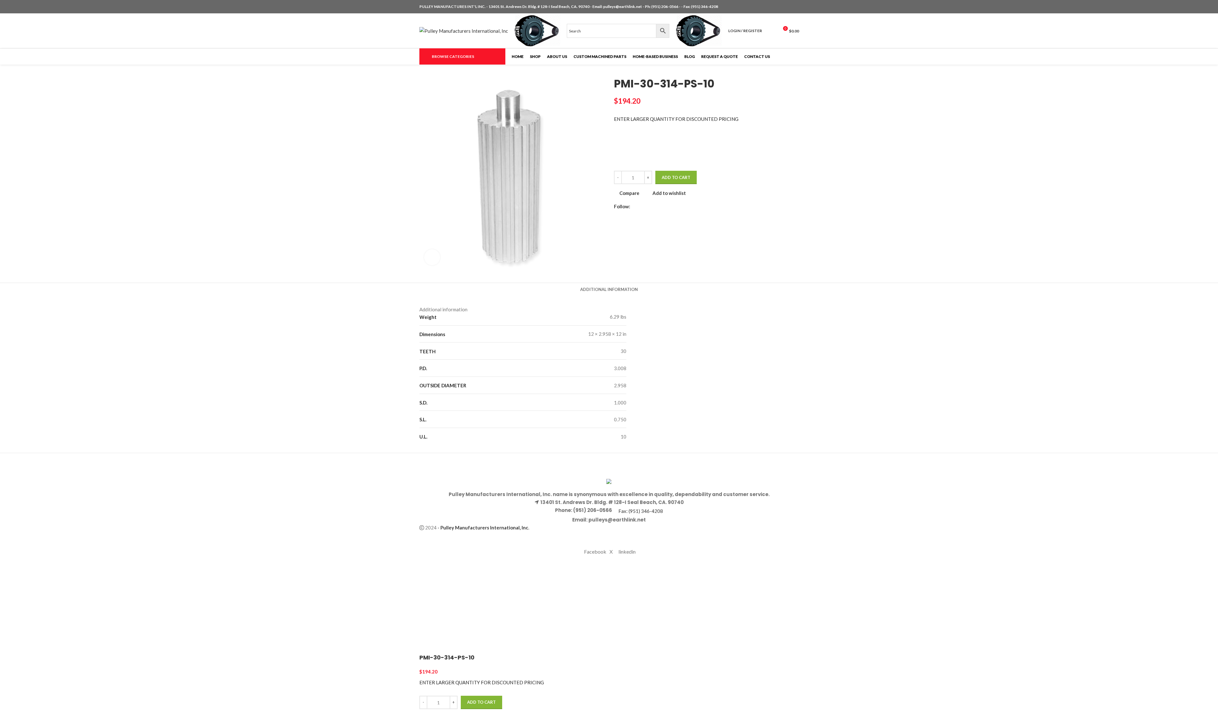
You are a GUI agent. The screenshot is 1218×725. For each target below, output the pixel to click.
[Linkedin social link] (795, 7)
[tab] (609, 289)
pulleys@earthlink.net (622, 6)
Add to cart (676, 177)
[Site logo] (463, 30)
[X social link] (787, 7)
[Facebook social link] (780, 7)
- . (483, 527)
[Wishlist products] (771, 30)
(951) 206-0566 (665, 6)
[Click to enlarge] (432, 257)
